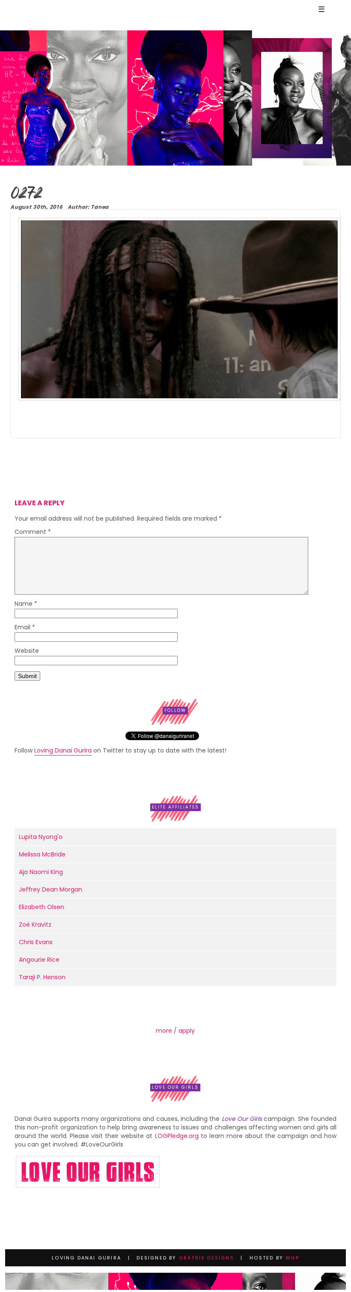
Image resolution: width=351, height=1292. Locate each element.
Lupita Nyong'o (40, 837)
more (164, 1030)
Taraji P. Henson (42, 977)
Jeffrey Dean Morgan (50, 889)
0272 (26, 194)
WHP (292, 1257)
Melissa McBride (42, 854)
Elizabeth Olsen (41, 907)
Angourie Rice (39, 959)
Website (27, 651)
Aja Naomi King (41, 872)
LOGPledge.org (177, 1136)
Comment (33, 532)
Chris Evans (36, 942)
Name (26, 604)
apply (186, 1030)
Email (25, 627)
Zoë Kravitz (35, 924)
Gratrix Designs (206, 1257)
